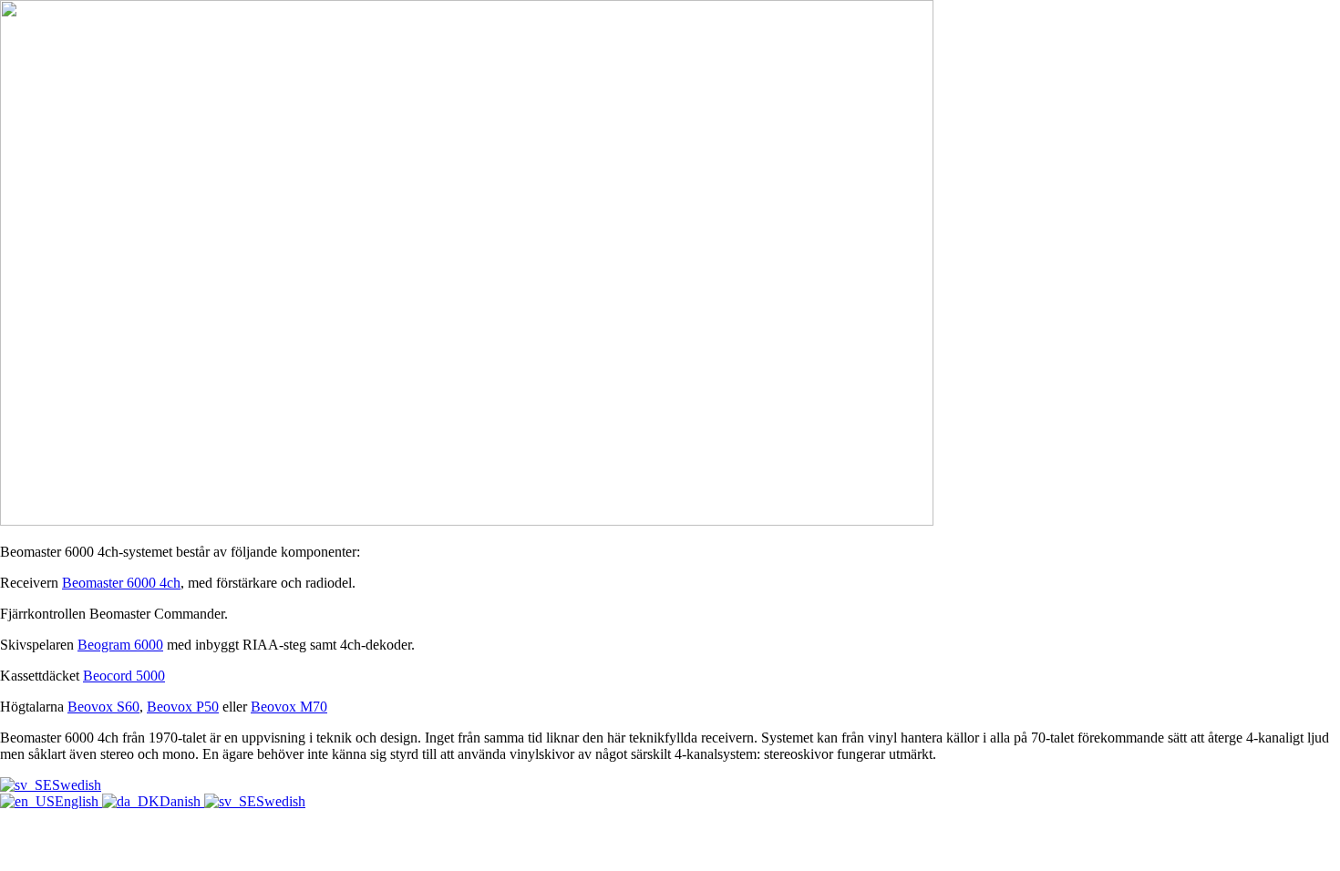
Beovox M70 (289, 706)
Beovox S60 (103, 706)
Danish (182, 801)
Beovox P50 (183, 706)
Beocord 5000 (124, 675)
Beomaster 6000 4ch (121, 582)
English (78, 801)
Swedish (76, 785)
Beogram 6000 (120, 644)
